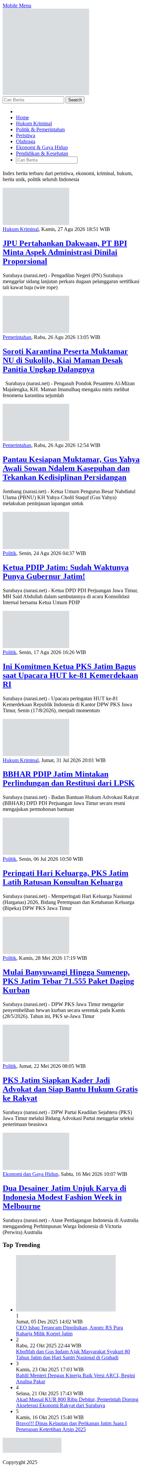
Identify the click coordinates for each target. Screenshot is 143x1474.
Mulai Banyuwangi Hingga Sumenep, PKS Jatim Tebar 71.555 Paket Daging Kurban (68, 981)
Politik (9, 553)
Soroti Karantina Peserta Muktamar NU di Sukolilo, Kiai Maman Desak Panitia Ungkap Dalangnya (65, 360)
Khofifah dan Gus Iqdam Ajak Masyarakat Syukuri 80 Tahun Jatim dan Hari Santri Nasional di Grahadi (73, 1354)
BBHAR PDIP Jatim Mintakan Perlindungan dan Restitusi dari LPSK (69, 778)
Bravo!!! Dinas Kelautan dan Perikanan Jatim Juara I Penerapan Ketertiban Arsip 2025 (71, 1426)
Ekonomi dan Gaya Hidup (30, 1174)
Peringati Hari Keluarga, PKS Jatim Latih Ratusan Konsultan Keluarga (65, 877)
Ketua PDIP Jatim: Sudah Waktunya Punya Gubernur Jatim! (66, 572)
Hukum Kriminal (21, 229)
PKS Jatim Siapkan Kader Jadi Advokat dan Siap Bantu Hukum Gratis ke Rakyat (70, 1089)
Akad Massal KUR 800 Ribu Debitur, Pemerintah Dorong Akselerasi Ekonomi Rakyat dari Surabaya (77, 1402)
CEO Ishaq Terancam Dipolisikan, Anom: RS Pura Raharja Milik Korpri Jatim (69, 1330)
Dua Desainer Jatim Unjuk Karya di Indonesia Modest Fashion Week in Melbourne (64, 1197)
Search (75, 99)
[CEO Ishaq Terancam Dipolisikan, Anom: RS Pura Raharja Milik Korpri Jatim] (66, 1309)
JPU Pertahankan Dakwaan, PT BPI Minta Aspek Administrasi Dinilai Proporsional (65, 252)
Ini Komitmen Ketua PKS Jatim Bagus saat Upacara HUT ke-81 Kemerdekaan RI (70, 675)
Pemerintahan (17, 337)
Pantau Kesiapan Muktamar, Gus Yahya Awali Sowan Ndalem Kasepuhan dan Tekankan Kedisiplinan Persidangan (71, 468)
